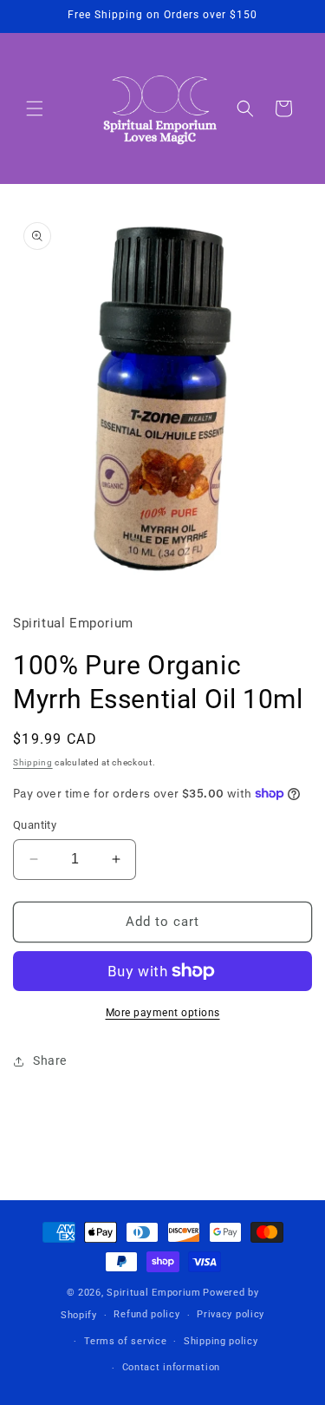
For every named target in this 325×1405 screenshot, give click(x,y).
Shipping (33, 762)
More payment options (163, 1013)
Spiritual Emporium (154, 1292)
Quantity (34, 824)
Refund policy (146, 1314)
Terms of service (125, 1341)
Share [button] (50, 1060)
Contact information (171, 1367)
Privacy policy (230, 1314)
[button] (35, 108)
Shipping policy (221, 1341)
